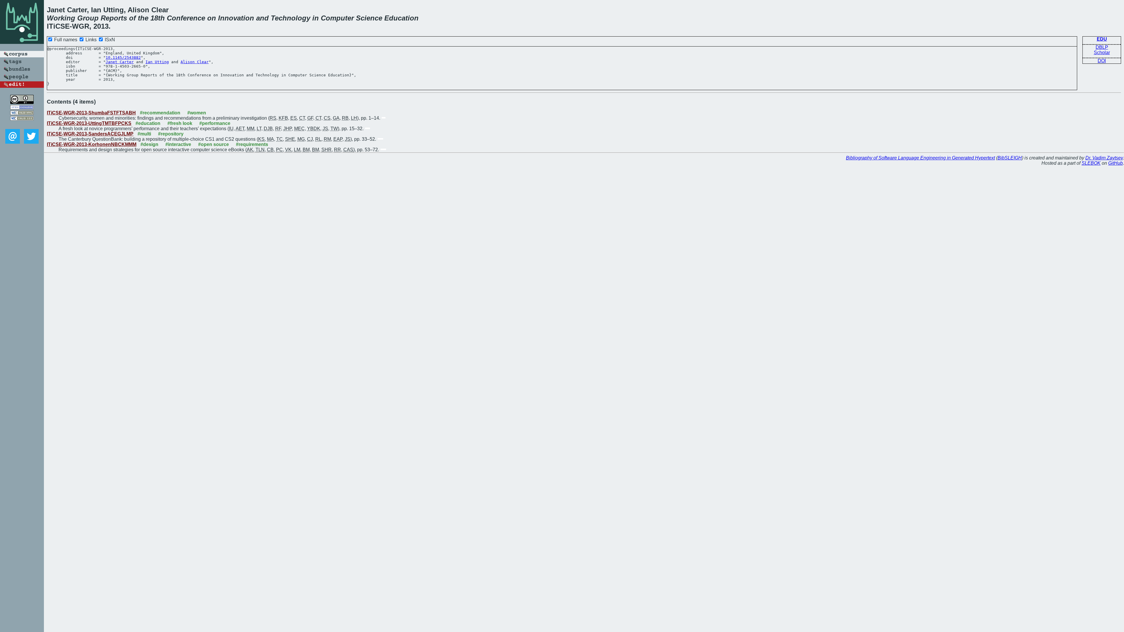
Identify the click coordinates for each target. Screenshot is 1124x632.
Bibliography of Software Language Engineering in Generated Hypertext (920, 157)
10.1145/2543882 (123, 57)
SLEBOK (1091, 163)
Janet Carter (120, 62)
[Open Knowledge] (22, 107)
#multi (144, 133)
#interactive (178, 144)
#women (196, 112)
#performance (214, 123)
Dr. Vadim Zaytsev (1104, 157)
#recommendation (160, 112)
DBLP (1102, 47)
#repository (171, 133)
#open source (213, 144)
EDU (1102, 39)
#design (149, 144)
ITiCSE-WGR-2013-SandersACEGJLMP (90, 133)
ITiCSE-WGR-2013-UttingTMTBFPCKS (89, 123)
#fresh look (179, 123)
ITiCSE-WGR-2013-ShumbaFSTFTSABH (91, 112)
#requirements (252, 144)
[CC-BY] (22, 102)
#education (148, 123)
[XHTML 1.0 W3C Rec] (22, 113)
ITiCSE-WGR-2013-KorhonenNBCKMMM (91, 144)
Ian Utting (157, 62)
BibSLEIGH (1010, 157)
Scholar (1102, 52)
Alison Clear (195, 62)
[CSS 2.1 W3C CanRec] (22, 124)
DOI (1102, 60)
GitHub (1115, 163)
